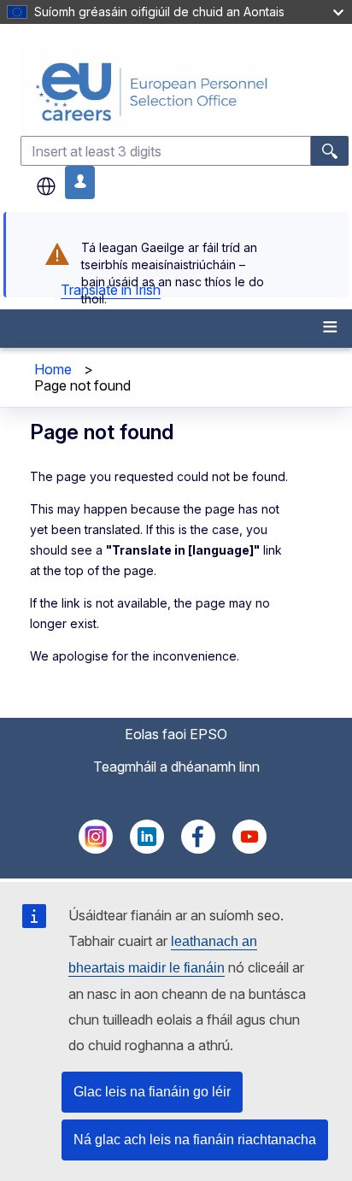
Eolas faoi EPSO (176, 734)
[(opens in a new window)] (96, 848)
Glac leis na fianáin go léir (152, 1091)
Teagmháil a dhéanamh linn (176, 766)
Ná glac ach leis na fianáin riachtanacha (194, 1139)
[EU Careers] (185, 92)
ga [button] (46, 186)
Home (53, 369)
